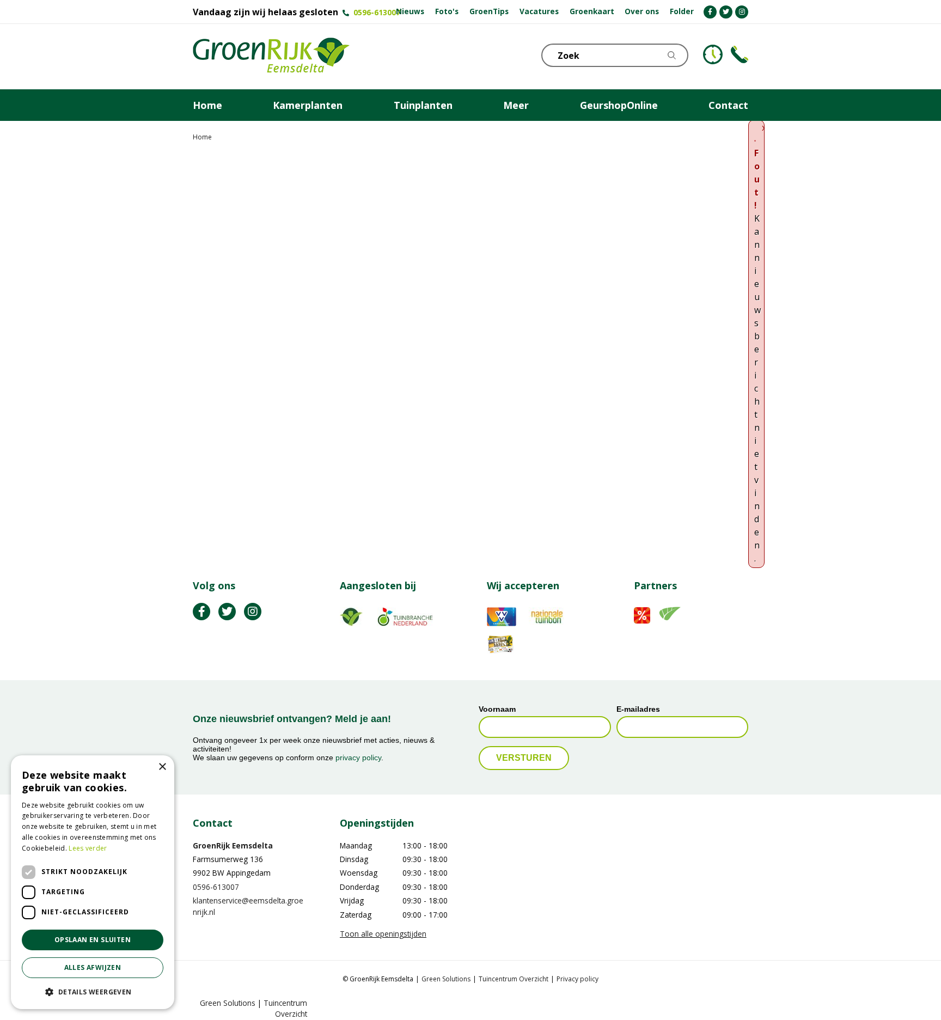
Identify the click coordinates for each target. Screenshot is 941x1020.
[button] (92, 991)
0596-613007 (376, 12)
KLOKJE (713, 54)
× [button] (162, 767)
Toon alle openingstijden (383, 934)
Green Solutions (446, 979)
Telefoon (739, 54)
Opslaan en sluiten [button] (92, 939)
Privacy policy (577, 979)
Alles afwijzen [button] (92, 967)
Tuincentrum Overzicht (513, 979)
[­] (710, 12)
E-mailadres (638, 709)
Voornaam (497, 709)
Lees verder (88, 848)
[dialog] (92, 882)
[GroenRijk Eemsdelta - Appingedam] (271, 57)
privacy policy (358, 757)
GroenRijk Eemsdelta (233, 845)
